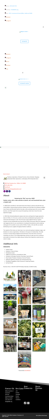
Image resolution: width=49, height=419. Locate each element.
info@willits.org (14, 9)
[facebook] (9, 191)
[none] (7, 191)
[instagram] (4, 191)
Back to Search (6, 174)
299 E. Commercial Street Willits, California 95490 (20, 13)
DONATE (24, 41)
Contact (17, 392)
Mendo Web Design (43, 415)
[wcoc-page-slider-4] (24, 147)
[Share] (44, 177)
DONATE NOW (24, 83)
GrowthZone (27, 370)
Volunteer (18, 394)
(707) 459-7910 (13, 6)
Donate (17, 396)
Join (17, 391)
